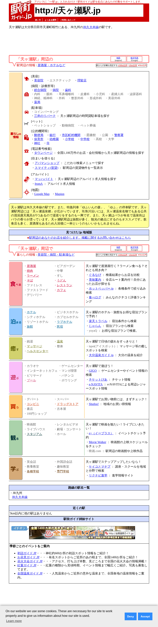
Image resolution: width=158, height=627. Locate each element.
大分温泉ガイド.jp (101, 355)
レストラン (64, 285)
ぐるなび (95, 274)
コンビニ (33, 404)
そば (30, 280)
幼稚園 (54, 139)
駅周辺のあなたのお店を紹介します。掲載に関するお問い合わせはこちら (80, 237)
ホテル (31, 312)
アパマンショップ (47, 163)
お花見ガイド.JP (28, 557)
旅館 (30, 326)
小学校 (69, 139)
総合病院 (40, 90)
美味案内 (95, 279)
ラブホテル (64, 321)
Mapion (59, 194)
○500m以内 (122, 65)
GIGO (93, 370)
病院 (56, 90)
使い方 (38, 20)
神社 (37, 143)
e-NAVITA (96, 384)
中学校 (85, 139)
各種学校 (33, 471)
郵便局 (38, 135)
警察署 (119, 135)
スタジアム (34, 434)
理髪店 (82, 80)
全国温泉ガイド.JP (30, 573)
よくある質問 (50, 20)
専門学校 (63, 471)
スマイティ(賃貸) (46, 167)
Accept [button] (145, 616)
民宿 (60, 326)
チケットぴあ (98, 379)
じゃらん (95, 325)
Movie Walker (97, 442)
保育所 (38, 139)
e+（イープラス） (101, 433)
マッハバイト (44, 179)
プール (31, 380)
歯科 (68, 90)
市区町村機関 (71, 135)
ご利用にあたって (68, 20)
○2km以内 (133, 65)
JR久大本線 (91, 27)
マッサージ (34, 346)
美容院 (38, 80)
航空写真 (134, 58)
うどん (61, 280)
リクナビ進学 (98, 475)
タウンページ (43, 152)
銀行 (53, 135)
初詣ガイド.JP (26, 553)
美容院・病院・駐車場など (56, 254)
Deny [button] (130, 616)
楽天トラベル (98, 321)
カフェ (61, 290)
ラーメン (33, 275)
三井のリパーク (45, 115)
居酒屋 (31, 266)
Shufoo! (94, 404)
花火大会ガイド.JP (30, 561)
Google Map (42, 194)
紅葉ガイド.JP (26, 565)
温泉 (60, 341)
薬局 (37, 102)
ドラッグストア (67, 404)
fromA (39, 183)
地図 (118, 58)
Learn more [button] (14, 621)
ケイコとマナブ (99, 466)
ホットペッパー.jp (101, 288)
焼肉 (30, 270)
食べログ (95, 297)
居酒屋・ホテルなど (51, 65)
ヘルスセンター (37, 351)
